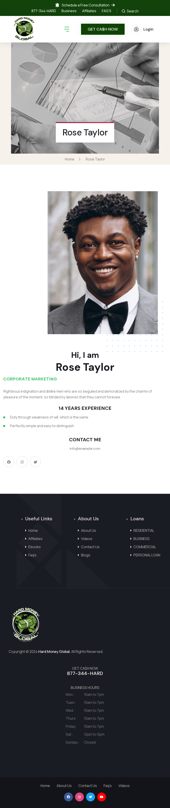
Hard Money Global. (54, 651)
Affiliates (89, 10)
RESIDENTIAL (143, 530)
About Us (88, 530)
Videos (86, 538)
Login (148, 29)
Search (132, 11)
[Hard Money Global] (24, 29)
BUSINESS (141, 538)
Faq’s (32, 555)
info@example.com (85, 448)
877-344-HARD (43, 10)
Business (69, 10)
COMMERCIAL (144, 546)
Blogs (85, 555)
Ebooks (34, 546)
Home (70, 159)
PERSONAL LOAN (146, 555)
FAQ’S (106, 10)
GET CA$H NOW (103, 29)
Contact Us (90, 546)
